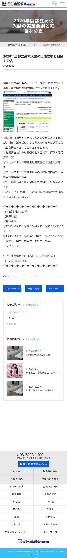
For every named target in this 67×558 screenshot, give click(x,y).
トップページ (11, 246)
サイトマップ (50, 532)
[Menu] (62, 3)
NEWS (6, 276)
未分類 (12, 323)
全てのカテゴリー (18, 312)
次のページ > (54, 288)
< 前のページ (12, 288)
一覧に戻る (33, 288)
